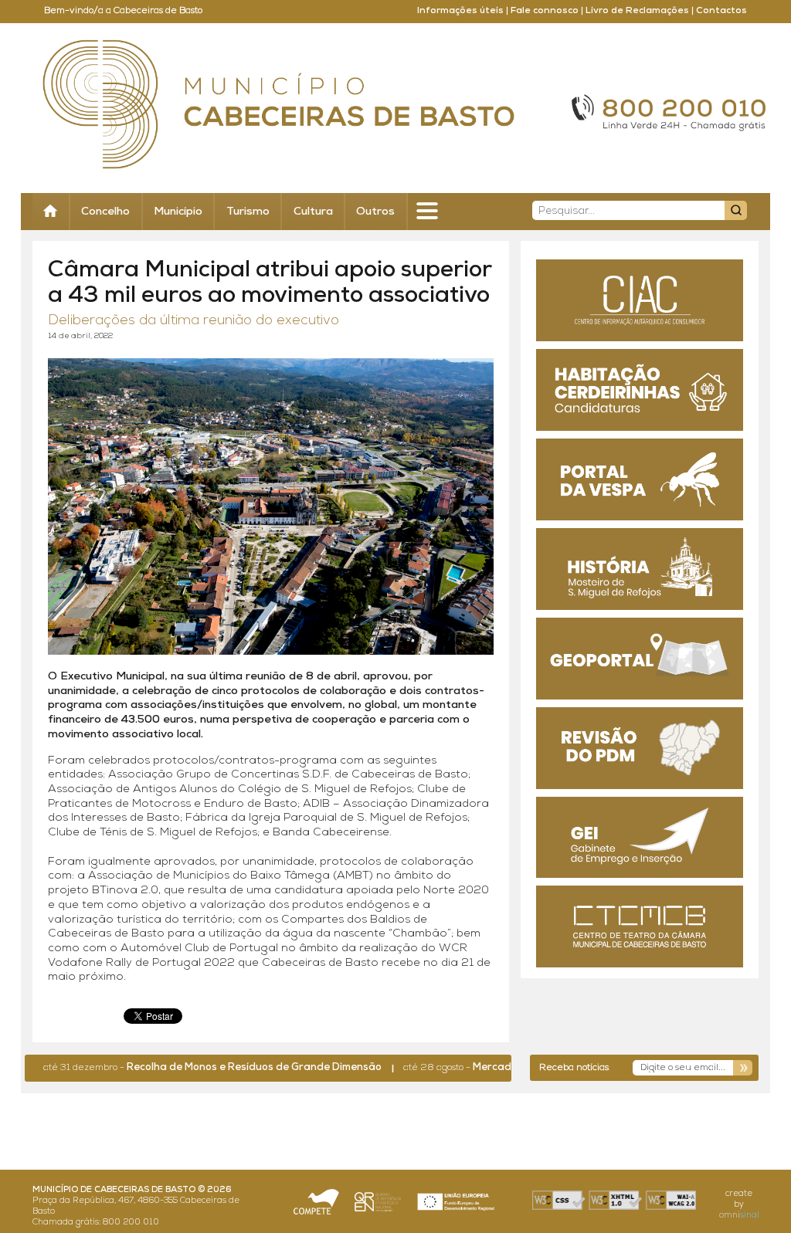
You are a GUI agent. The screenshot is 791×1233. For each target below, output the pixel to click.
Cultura (313, 212)
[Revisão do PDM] (639, 748)
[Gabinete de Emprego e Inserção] (639, 838)
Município (178, 212)
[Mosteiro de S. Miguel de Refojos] (639, 569)
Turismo (248, 212)
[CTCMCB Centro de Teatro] (639, 926)
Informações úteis (460, 10)
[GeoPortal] (639, 658)
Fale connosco (545, 10)
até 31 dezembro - (184, 1067)
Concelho (105, 212)
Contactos (721, 10)
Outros (375, 212)
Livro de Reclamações (637, 10)
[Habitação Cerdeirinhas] (639, 390)
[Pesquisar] (736, 210)
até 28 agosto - (492, 1067)
